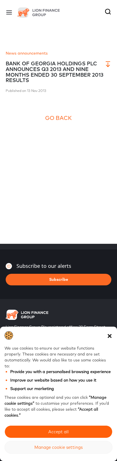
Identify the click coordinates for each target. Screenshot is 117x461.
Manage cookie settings (58, 447)
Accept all (58, 431)
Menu (9, 12)
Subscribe (58, 279)
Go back (58, 117)
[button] (109, 335)
